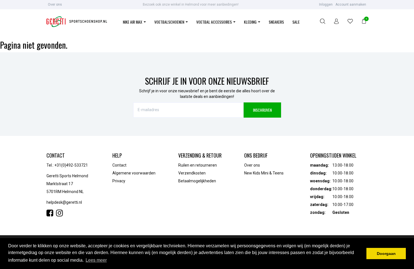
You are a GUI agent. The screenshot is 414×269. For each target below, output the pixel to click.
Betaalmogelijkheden (197, 181)
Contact (119, 165)
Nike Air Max (133, 22)
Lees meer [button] (96, 260)
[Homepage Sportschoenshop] (76, 22)
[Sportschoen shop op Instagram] (59, 214)
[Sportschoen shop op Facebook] (51, 214)
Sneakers (276, 22)
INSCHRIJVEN (262, 110)
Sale (296, 22)
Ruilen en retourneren (197, 165)
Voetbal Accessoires (214, 22)
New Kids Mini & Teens (264, 173)
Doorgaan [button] (386, 253)
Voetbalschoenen (169, 22)
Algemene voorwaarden (133, 173)
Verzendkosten (192, 173)
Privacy (118, 181)
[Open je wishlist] (350, 22)
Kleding (250, 22)
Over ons (55, 4)
